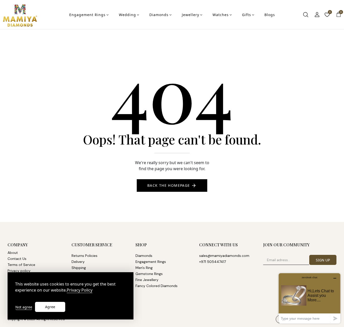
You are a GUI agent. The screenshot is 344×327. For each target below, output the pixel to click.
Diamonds (158, 14)
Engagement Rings (87, 14)
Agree (50, 306)
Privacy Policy (79, 290)
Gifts (246, 14)
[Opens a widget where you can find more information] (309, 298)
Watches (221, 14)
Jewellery (190, 14)
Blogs (269, 14)
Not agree (23, 307)
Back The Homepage (168, 185)
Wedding (127, 14)
